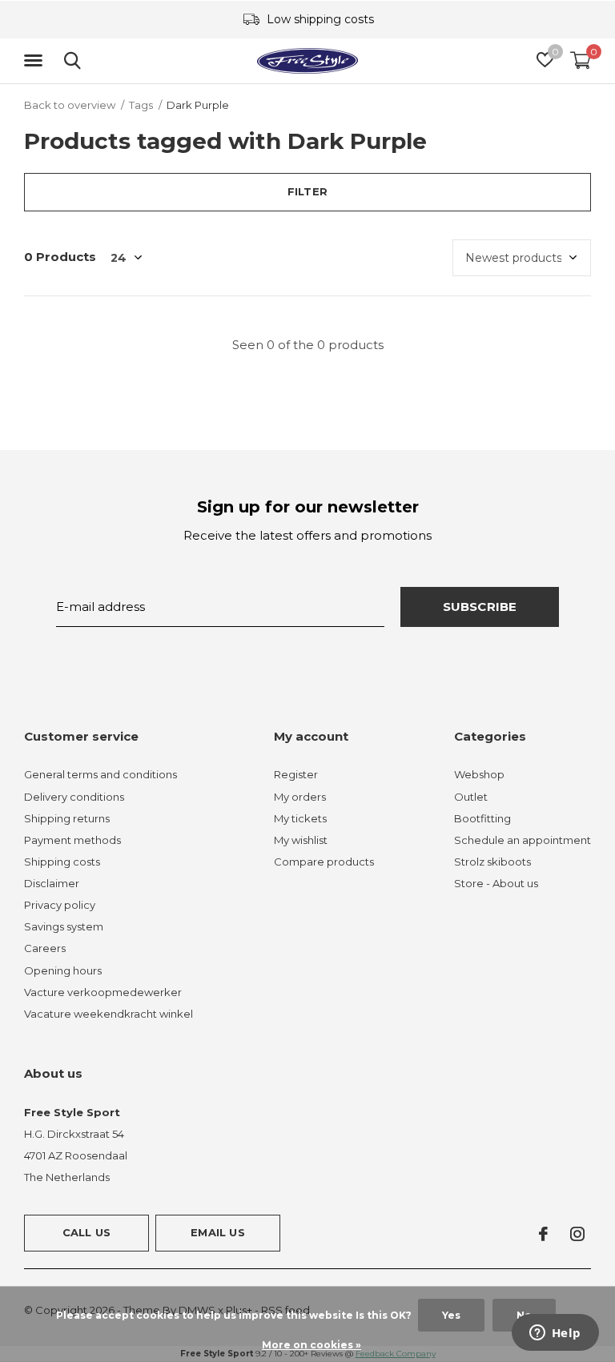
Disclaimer (51, 883)
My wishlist (301, 840)
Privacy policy (59, 904)
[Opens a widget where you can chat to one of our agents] (555, 1334)
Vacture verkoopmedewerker (103, 992)
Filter (307, 191)
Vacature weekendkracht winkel (108, 1013)
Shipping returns (67, 818)
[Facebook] (543, 1234)
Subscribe (480, 606)
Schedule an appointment (522, 840)
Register (296, 774)
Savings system (63, 926)
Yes (451, 1315)
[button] (36, 61)
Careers (45, 948)
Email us (217, 1232)
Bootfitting (482, 818)
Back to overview (69, 104)
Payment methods (72, 840)
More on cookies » (311, 1345)
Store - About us (496, 883)
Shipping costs (62, 861)
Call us (86, 1232)
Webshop (479, 774)
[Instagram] (577, 1234)
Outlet (471, 796)
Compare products (324, 861)
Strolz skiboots (492, 861)
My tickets (300, 818)
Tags (141, 104)
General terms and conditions (100, 774)
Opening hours (63, 970)
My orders (300, 796)
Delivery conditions (74, 796)
